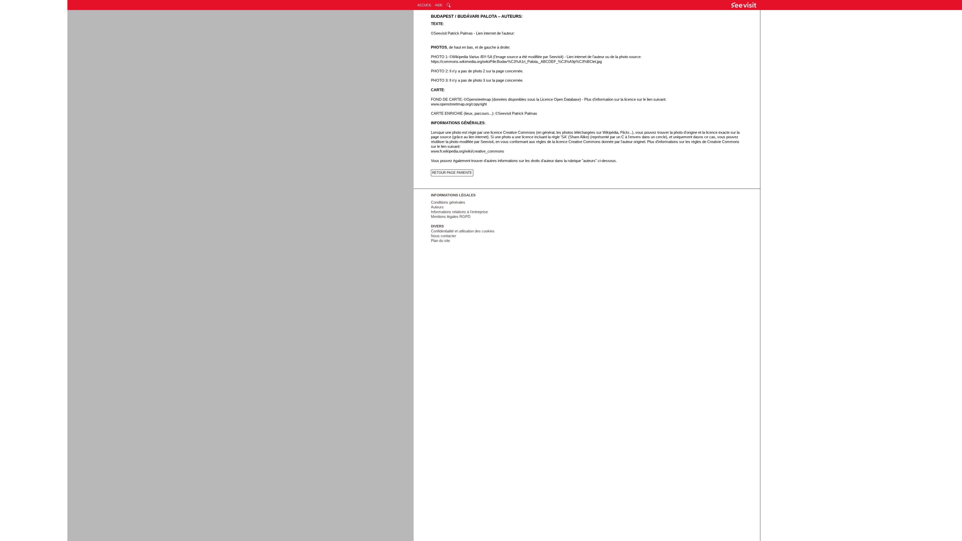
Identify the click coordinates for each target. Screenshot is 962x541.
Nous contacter (443, 236)
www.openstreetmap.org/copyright (459, 104)
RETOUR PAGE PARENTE (452, 173)
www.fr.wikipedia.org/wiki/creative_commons (467, 151)
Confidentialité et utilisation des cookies (463, 231)
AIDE (439, 5)
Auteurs (437, 207)
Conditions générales (448, 202)
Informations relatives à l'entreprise (459, 212)
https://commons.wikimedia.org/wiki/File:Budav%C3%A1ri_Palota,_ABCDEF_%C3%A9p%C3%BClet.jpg (516, 62)
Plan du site (440, 241)
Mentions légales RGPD (450, 217)
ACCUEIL (424, 5)
